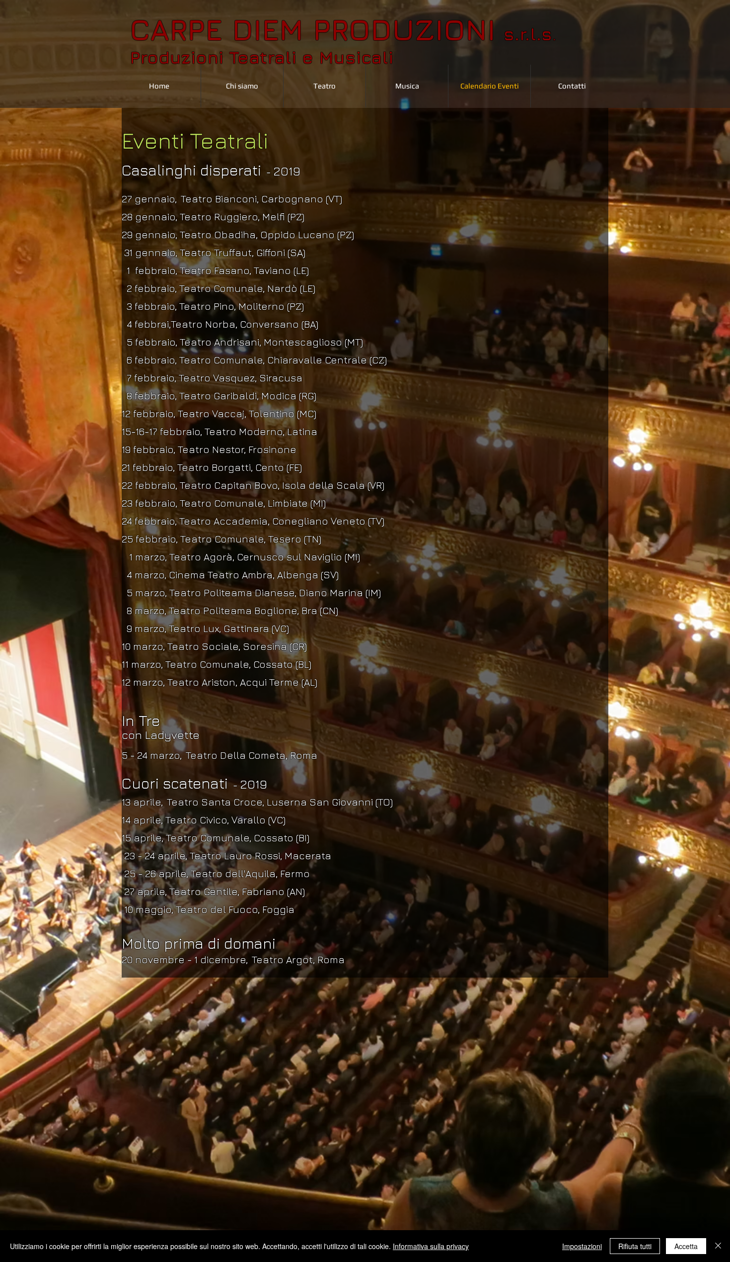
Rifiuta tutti (635, 1246)
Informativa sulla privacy (431, 1246)
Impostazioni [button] (582, 1246)
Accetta (686, 1246)
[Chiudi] (718, 1246)
